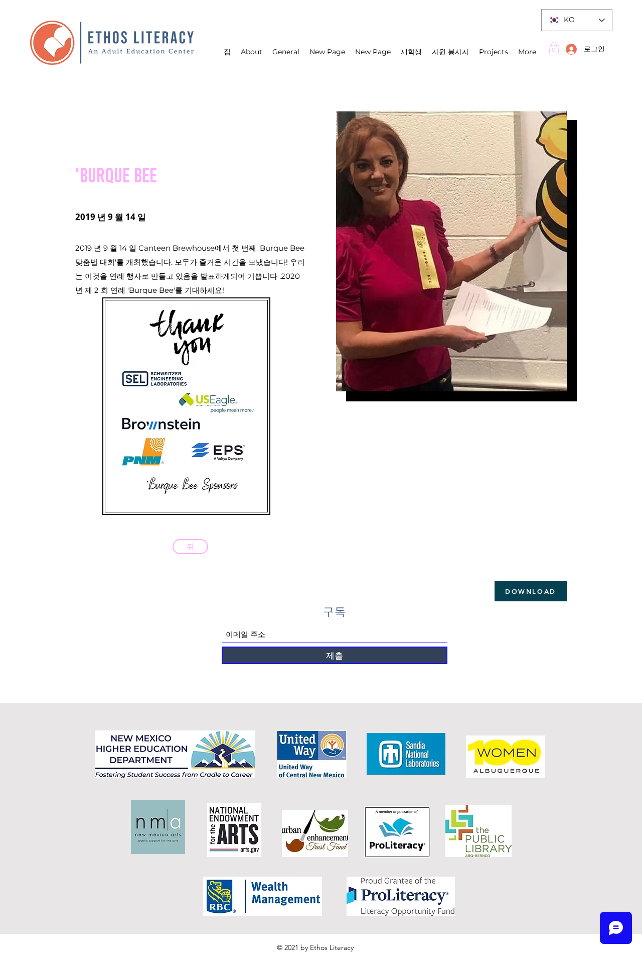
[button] (554, 48)
